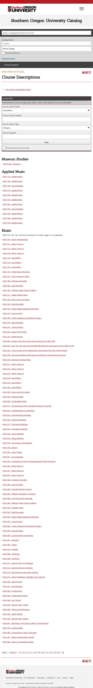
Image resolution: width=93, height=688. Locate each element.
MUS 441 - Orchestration (12, 586)
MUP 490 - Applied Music (13, 218)
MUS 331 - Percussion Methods (15, 424)
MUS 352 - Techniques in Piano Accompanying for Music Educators (29, 461)
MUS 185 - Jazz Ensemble (13, 286)
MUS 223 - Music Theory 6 (13, 373)
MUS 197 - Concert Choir (12, 313)
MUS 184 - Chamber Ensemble (15, 281)
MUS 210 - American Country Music (17, 360)
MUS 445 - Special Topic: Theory (15, 605)
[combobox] (46, 33)
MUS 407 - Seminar (10, 549)
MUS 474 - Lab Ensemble (13, 628)
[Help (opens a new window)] (89, 72)
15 (24, 652)
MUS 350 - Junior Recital (12, 452)
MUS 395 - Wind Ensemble (13, 512)
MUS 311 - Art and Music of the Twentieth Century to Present (27, 406)
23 (55, 652)
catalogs (22, 687)
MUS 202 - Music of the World (15, 332)
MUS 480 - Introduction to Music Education (20, 633)
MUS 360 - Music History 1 (13, 466)
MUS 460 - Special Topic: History (15, 619)
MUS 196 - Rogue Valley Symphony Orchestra (21, 309)
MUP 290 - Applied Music (13, 195)
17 (31, 652)
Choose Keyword (9, 133)
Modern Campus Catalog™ (66, 687)
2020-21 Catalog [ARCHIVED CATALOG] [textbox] (18, 33)
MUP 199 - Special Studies (13, 186)
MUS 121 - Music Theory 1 (13, 244)
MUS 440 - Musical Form (12, 582)
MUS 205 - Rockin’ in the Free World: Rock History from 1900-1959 (29, 341)
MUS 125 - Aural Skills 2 (12, 262)
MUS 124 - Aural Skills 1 (12, 258)
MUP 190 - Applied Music (13, 181)
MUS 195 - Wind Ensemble (13, 304)
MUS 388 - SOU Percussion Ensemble (17, 498)
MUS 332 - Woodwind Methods (15, 429)
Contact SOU (18, 678)
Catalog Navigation (11, 65)
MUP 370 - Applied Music (13, 200)
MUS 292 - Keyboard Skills (13, 397)
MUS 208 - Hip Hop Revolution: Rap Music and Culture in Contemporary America (34, 355)
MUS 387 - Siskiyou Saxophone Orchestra (19, 494)
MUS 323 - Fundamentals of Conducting (18, 410)
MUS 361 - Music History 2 (13, 471)
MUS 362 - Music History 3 (13, 475)
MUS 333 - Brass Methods (13, 434)
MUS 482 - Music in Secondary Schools (18, 642)
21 (47, 652)
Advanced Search (8, 58)
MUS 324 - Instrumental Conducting (17, 415)
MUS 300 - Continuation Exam (15, 401)
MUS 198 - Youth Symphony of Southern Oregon (22, 318)
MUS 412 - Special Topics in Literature (18, 568)
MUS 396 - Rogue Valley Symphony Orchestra (21, 517)
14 (20, 652)
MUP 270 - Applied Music (13, 190)
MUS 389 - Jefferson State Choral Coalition (19, 503)
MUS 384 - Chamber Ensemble (15, 480)
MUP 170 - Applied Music (13, 176)
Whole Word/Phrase (12, 53)
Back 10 (13, 652)
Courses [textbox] (6, 43)
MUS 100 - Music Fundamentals (15, 239)
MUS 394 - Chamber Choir (13, 508)
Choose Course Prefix (10, 107)
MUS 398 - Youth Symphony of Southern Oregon (22, 526)
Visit (58, 678)
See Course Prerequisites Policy (18, 89)
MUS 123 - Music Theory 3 (13, 253)
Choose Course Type (10, 124)
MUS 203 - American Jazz (13, 337)
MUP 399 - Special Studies (13, 209)
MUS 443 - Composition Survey (15, 596)
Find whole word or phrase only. (17, 148)
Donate (64, 678)
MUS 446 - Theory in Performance (16, 609)
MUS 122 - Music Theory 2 (13, 249)
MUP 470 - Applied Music (13, 213)
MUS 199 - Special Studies (13, 323)
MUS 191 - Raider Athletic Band (15, 295)
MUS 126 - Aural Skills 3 (12, 267)
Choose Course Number (11, 115)
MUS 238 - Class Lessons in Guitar (16, 392)
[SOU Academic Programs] (22, 9)
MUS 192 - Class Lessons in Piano (16, 299)
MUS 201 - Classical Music (13, 327)
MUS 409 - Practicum (11, 558)
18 (35, 652)
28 (63, 652)
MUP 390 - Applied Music (13, 204)
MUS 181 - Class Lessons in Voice (16, 276)
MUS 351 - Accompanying (13, 457)
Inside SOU (50, 678)
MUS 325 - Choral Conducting (14, 420)
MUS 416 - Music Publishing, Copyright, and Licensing (24, 577)
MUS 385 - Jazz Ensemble (13, 485)
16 (27, 652)
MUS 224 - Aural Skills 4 (12, 378)
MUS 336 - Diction (10, 447)
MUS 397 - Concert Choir (12, 521)
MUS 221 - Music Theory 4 (13, 364)
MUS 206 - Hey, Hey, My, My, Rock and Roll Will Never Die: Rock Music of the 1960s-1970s (38, 346)
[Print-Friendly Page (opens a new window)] (86, 72)
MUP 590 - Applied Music (13, 223)
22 (51, 652)
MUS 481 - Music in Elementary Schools (18, 637)
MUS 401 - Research (11, 540)
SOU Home (41, 678)
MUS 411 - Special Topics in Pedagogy (18, 563)
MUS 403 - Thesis (10, 545)
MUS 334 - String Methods (13, 438)
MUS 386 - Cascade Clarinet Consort (17, 489)
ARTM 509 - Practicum (12, 164)
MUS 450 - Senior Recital (12, 614)
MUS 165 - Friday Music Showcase (16, 272)
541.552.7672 (31, 678)
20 (43, 652)
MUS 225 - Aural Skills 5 (12, 383)
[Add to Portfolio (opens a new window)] (83, 72)
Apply (71, 678)
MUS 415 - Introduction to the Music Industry (20, 572)
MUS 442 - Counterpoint (12, 591)
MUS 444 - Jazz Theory (12, 600)
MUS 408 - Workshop (11, 554)
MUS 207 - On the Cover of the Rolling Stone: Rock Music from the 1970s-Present (35, 350)
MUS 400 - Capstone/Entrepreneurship (18, 535)
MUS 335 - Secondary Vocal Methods (17, 443)
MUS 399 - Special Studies (13, 531)
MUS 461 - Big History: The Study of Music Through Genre (26, 623)
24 (58, 652)
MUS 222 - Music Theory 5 (13, 369)
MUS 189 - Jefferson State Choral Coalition (19, 290)
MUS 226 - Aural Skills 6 (12, 387)
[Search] (89, 48)
